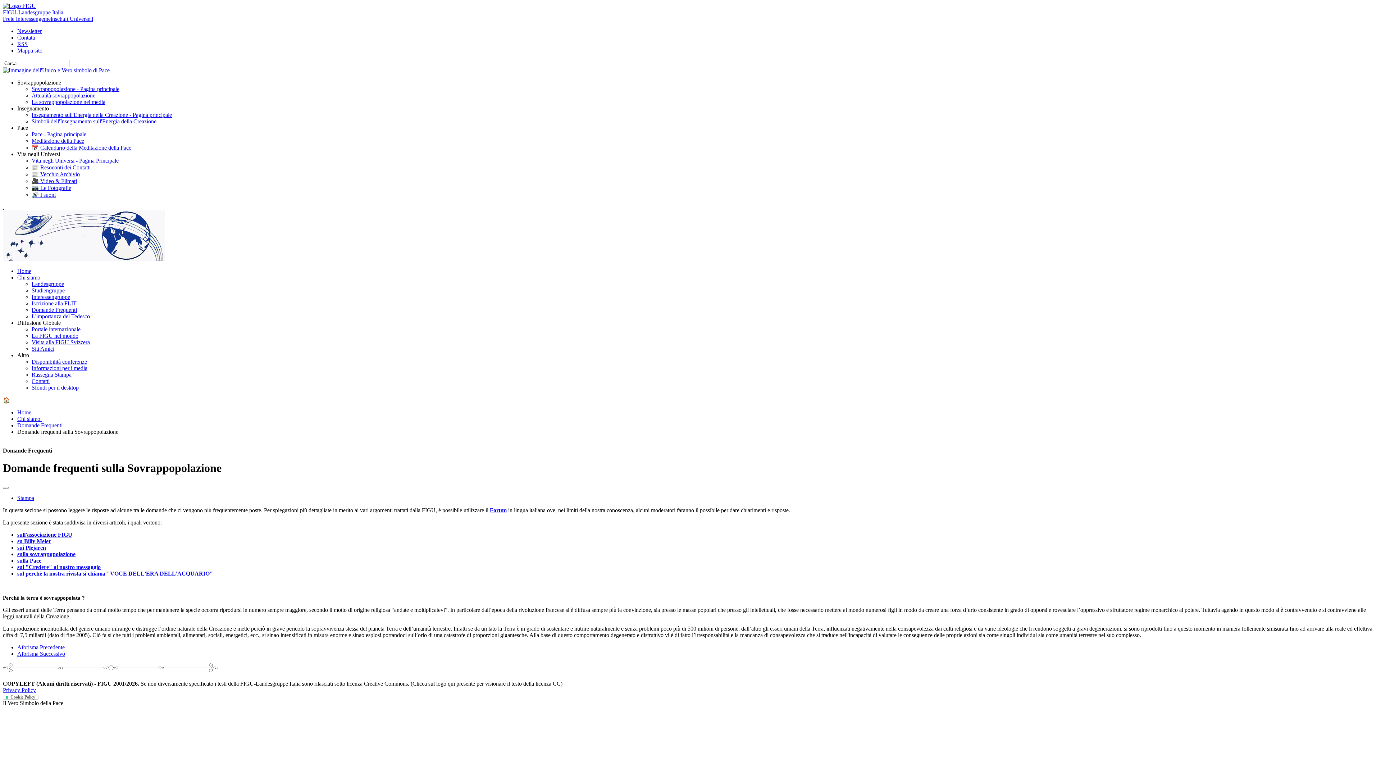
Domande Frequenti (54, 310)
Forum (498, 510)
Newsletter (29, 31)
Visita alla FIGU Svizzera (61, 342)
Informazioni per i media (59, 368)
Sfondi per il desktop (55, 388)
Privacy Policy (19, 690)
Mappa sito (29, 50)
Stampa (25, 498)
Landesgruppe (48, 284)
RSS (22, 44)
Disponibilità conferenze (59, 362)
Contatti (26, 38)
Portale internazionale (56, 329)
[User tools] (6, 488)
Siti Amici (43, 349)
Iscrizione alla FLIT (54, 303)
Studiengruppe (48, 290)
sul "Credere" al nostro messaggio (59, 567)
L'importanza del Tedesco (61, 316)
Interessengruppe (51, 297)
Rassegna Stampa (52, 375)
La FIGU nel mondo (55, 336)
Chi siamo (28, 277)
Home (24, 271)
